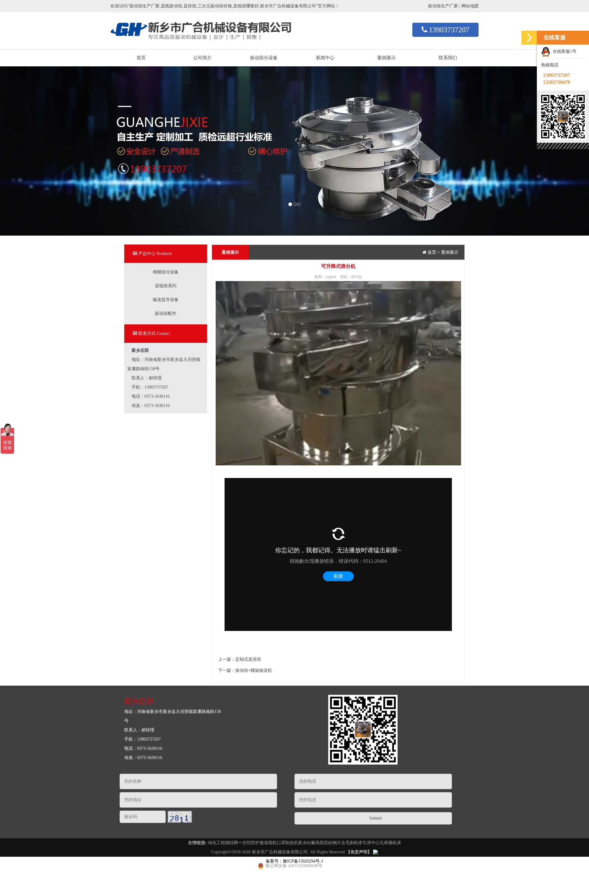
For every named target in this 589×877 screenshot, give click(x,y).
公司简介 (202, 57)
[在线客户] (529, 38)
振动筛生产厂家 (443, 6)
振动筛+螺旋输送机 (253, 670)
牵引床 (364, 842)
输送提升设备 (166, 299)
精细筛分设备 (166, 272)
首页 (141, 57)
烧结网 (231, 842)
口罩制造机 (287, 842)
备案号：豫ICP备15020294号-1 (294, 861)
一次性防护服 (251, 842)
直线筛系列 (165, 286)
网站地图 (470, 6)
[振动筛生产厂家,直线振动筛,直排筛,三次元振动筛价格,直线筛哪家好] (200, 26)
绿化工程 (216, 842)
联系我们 (448, 57)
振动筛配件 (165, 313)
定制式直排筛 (248, 659)
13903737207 (449, 30)
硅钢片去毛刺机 (343, 842)
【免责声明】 (359, 852)
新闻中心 (325, 57)
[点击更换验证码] (179, 817)
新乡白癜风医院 (313, 842)
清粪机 (270, 842)
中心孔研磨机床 (386, 842)
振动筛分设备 (264, 57)
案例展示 (386, 57)
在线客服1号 (563, 51)
